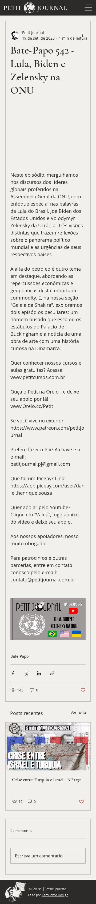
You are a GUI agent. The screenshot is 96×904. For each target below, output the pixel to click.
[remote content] (48, 136)
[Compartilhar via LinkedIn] (39, 673)
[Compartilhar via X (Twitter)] (26, 673)
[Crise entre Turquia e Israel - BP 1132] (48, 746)
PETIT (12, 8)
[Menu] (89, 8)
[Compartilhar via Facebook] (12, 673)
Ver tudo (78, 712)
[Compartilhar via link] (52, 673)
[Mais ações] (82, 35)
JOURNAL (52, 8)
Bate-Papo (19, 656)
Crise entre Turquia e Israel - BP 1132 (46, 779)
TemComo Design (55, 895)
